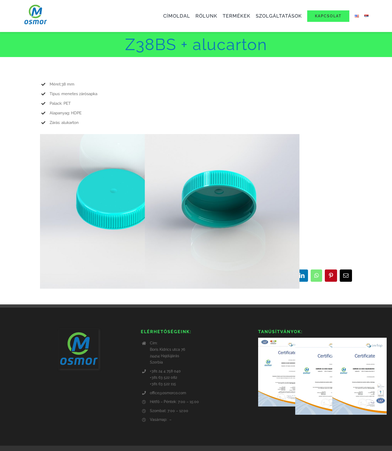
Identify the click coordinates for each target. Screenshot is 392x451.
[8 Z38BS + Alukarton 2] (222, 138)
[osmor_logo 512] (35, 4)
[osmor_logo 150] (79, 330)
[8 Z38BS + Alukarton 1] (117, 138)
